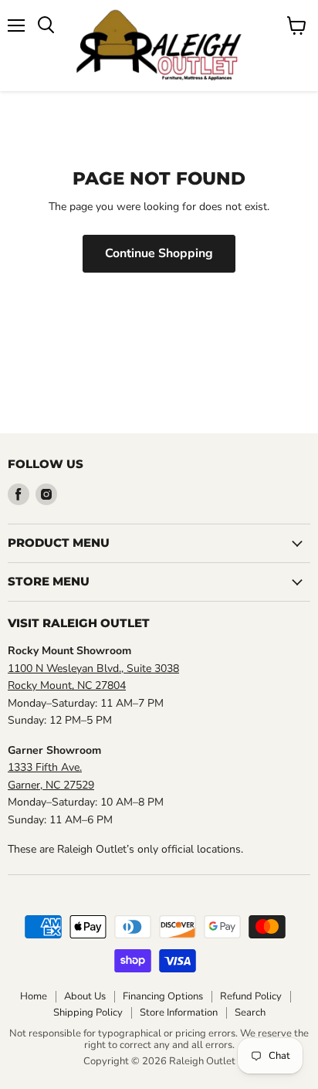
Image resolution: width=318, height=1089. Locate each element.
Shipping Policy (88, 1012)
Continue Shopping (159, 253)
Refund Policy (251, 996)
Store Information (179, 1012)
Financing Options (163, 996)
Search (250, 1012)
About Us (85, 996)
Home (33, 996)
